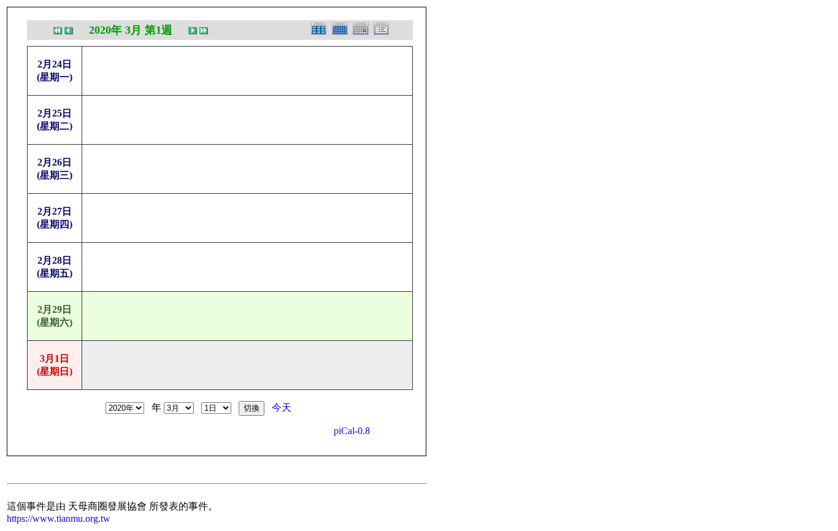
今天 (281, 407)
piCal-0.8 (352, 431)
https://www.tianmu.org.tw (58, 518)
